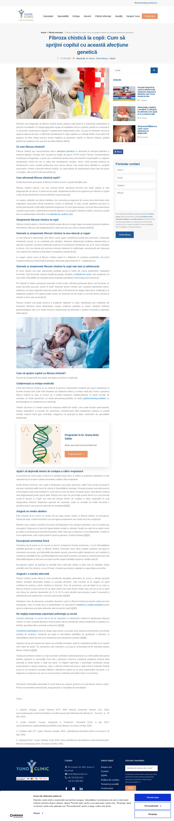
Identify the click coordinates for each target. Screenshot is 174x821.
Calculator (48, 16)
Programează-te (75, 454)
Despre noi (106, 767)
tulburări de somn (83, 274)
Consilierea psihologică (27, 631)
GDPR (104, 775)
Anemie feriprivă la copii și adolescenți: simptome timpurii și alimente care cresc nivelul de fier (146, 91)
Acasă (43, 32)
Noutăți (118, 16)
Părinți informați (103, 16)
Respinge (153, 814)
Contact (105, 771)
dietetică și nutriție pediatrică (90, 605)
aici (140, 782)
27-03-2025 (65, 58)
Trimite (130, 788)
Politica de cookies (110, 780)
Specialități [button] (63, 16)
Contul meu (150, 16)
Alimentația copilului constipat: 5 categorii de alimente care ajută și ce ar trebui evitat (147, 110)
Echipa (76, 16)
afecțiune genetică (65, 151)
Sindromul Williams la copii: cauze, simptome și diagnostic (147, 129)
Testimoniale (107, 788)
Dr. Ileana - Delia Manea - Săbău (100, 58)
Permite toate (153, 797)
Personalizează (151, 806)
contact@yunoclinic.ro (147, 3)
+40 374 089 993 (75, 781)
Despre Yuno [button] (133, 16)
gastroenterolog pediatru (94, 398)
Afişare (36, 813)
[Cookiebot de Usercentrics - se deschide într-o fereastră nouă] (16, 816)
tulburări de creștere (59, 214)
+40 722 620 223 (75, 778)
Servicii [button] (87, 16)
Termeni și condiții (110, 784)
